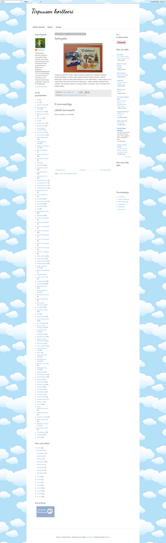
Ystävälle (40, 435)
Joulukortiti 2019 (42, 190)
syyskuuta (40, 456)
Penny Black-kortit (43, 319)
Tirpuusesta (41, 389)
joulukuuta (40, 450)
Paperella (121, 207)
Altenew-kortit (41, 105)
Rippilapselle (41, 337)
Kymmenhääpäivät (43, 270)
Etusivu (50, 27)
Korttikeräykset (42, 263)
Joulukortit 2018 (42, 185)
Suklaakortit (41, 372)
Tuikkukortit (40, 394)
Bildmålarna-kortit (42, 114)
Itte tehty (120, 55)
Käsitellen (121, 204)
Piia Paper (121, 209)
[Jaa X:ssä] (84, 92)
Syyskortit (40, 379)
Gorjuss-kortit (41, 132)
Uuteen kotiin (41, 397)
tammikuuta (41, 473)
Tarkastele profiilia (41, 87)
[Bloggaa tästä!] (81, 92)
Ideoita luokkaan (42, 150)
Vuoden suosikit (42, 417)
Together (119, 67)
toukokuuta (40, 467)
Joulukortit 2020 (42, 188)
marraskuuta (41, 453)
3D (38, 100)
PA (38, 314)
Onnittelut (40, 307)
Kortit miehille (41, 256)
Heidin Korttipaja (123, 199)
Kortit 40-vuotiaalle (43, 226)
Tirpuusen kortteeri (52, 11)
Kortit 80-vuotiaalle (43, 248)
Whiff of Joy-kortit (42, 419)
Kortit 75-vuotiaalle (43, 243)
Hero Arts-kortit (42, 135)
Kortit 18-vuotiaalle (43, 218)
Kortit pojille (41, 259)
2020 (39, 448)
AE (38, 102)
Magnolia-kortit (42, 286)
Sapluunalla (41, 343)
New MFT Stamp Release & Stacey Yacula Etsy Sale (122, 150)
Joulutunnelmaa (42, 194)
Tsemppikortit (41, 392)
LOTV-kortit (40, 284)
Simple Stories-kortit (80, 95)
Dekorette (121, 197)
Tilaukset (40, 387)
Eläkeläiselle (41, 123)
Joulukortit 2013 (42, 168)
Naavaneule (120, 123)
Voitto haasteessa (42, 413)
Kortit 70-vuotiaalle (43, 239)
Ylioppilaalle (41, 432)
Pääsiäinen (40, 334)
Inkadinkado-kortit (43, 158)
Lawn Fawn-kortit (42, 277)
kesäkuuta (40, 464)
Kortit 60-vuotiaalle (68, 95)
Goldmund (89, 537)
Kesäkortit (40, 204)
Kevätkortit (40, 206)
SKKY (39, 352)
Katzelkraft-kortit (42, 201)
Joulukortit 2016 (42, 180)
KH (38, 209)
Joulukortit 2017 (42, 183)
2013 (39, 494)
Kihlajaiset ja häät (43, 211)
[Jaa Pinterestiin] (88, 92)
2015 (39, 488)
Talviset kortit (41, 384)
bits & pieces (121, 73)
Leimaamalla (41, 281)
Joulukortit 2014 (42, 172)
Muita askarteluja (42, 299)
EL (38, 121)
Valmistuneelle (42, 399)
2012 (39, 497)
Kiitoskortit (40, 215)
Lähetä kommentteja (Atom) (68, 173)
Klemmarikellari (123, 202)
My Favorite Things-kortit (41, 304)
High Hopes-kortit (42, 137)
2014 (39, 491)
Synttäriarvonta (42, 374)
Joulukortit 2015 (42, 176)
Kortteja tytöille (42, 261)
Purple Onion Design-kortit (41, 326)
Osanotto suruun (42, 310)
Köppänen (40, 274)
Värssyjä (58, 27)
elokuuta (40, 459)
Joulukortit (40, 165)
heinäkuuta (40, 462)
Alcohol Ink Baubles (123, 75)
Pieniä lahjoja (41, 323)
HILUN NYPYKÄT (123, 112)
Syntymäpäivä (41, 377)
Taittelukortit (41, 382)
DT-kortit (39, 118)
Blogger (107, 537)
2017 (39, 482)
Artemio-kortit (41, 111)
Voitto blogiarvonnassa (42, 407)
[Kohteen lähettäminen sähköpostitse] (79, 92)
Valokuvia (40, 402)
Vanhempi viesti (105, 170)
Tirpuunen (40, 50)
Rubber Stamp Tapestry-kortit (41, 340)
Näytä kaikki (128, 156)
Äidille (39, 437)
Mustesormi (121, 90)
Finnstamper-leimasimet (41, 129)
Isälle (38, 163)
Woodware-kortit (42, 428)
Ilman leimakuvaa (42, 154)
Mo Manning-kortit (43, 295)
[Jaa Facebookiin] (86, 92)
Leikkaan (120, 80)
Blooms (119, 91)
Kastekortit (40, 199)
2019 (39, 477)
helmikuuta (40, 470)
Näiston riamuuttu (38, 27)
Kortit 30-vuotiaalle (43, 222)
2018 (39, 479)
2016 (39, 485)
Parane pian (41, 316)
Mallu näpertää (122, 121)
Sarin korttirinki (42, 346)
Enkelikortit (40, 126)
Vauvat (39, 404)
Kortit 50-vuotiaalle (43, 231)
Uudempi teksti (60, 170)
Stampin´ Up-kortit (43, 363)
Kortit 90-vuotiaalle (43, 252)
